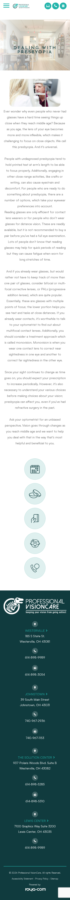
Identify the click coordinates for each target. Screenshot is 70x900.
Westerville (35, 630)
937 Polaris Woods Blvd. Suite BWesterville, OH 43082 (35, 765)
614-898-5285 (35, 784)
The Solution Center (35, 757)
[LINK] (28, 460)
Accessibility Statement (22, 878)
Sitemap (54, 878)
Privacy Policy (41, 878)
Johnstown (35, 694)
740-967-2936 (35, 721)
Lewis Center (35, 821)
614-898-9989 (35, 657)
